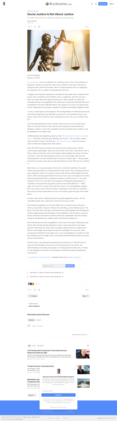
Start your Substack (55, 418)
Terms (12, 419)
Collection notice (19, 419)
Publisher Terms (36, 417)
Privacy (8, 419)
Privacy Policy (46, 400)
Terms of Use (59, 400)
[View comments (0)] (35, 26)
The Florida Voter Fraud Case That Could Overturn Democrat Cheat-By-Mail (47, 352)
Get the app (65, 418)
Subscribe (103, 4)
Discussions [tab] (40, 345)
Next (84, 296)
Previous (34, 296)
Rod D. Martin (37, 372)
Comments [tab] (31, 320)
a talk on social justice (64, 141)
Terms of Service (68, 399)
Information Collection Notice (53, 402)
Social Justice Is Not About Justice (40, 257)
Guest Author (40, 359)
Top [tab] (29, 345)
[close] (75, 369)
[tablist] (34, 320)
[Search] (92, 3)
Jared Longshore (32, 21)
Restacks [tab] (38, 320)
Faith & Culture (32, 11)
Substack (99, 418)
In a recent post (33, 82)
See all (31, 395)
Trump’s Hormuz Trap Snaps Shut (40, 366)
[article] (58, 356)
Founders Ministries (74, 257)
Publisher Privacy (27, 417)
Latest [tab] (34, 345)
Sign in (111, 4)
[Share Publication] (96, 3)
